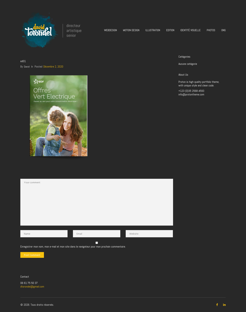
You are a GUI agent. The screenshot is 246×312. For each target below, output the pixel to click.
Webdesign (110, 30)
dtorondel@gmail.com (32, 286)
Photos (211, 30)
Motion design (131, 30)
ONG (223, 30)
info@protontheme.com (191, 94)
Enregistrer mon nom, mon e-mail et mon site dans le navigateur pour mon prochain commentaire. (73, 246)
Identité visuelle (190, 30)
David (27, 66)
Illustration (153, 30)
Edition (170, 30)
